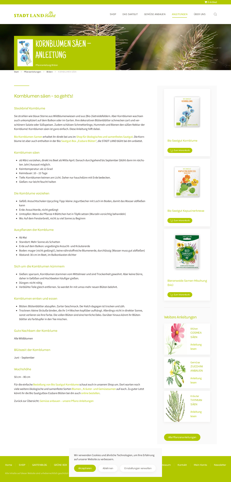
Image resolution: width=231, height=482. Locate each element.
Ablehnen (108, 468)
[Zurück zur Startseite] (35, 14)
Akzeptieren (85, 468)
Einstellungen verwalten (138, 468)
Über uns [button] (199, 14)
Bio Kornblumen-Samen (28, 137)
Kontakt (182, 464)
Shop (113, 14)
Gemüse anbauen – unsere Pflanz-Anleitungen (67, 401)
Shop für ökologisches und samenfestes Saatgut (104, 137)
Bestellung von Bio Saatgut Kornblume (56, 385)
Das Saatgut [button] (130, 14)
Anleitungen (179, 14)
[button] (215, 14)
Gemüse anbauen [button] (154, 14)
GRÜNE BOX (60, 464)
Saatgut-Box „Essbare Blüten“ (79, 141)
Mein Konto (200, 464)
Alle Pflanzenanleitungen (182, 437)
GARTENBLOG (39, 464)
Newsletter (220, 464)
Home (8, 464)
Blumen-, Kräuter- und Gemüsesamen (94, 389)
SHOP (22, 464)
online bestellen (90, 393)
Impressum (164, 464)
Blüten (54, 65)
